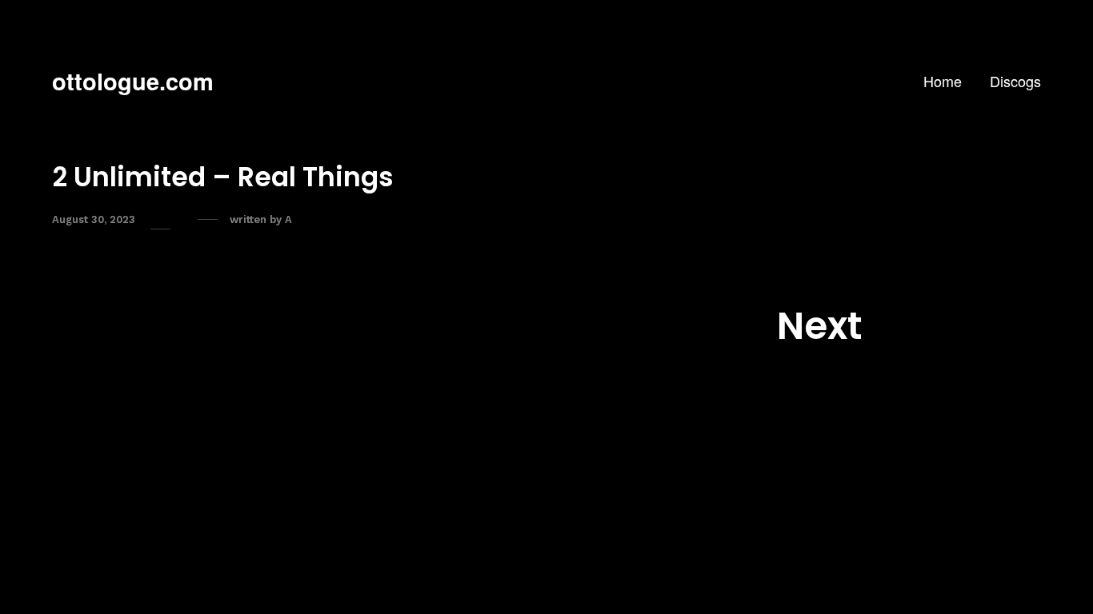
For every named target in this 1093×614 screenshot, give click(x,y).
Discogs (1015, 80)
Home (942, 80)
